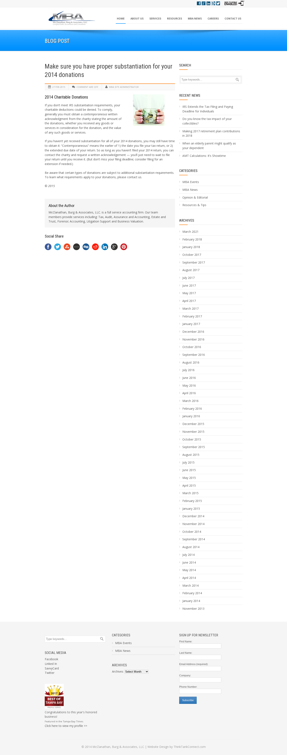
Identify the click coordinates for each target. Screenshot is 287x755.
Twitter (218, 3)
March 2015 (190, 493)
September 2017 (193, 262)
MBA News (195, 18)
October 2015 (191, 439)
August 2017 (190, 270)
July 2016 (188, 370)
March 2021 (190, 232)
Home (121, 18)
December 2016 (193, 332)
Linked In (51, 664)
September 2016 (193, 355)
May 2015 (189, 478)
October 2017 (191, 255)
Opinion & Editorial (195, 197)
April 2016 (189, 393)
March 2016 (190, 401)
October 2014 (191, 532)
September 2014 (193, 539)
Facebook (199, 3)
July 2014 (188, 555)
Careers (213, 18)
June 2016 (189, 378)
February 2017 (192, 316)
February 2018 (192, 239)
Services (155, 18)
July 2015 (188, 462)
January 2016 (191, 416)
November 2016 (193, 339)
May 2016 (189, 385)
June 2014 (189, 562)
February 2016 (192, 409)
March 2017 (190, 309)
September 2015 (193, 447)
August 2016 (190, 362)
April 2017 (189, 301)
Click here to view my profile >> (66, 726)
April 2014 (189, 578)
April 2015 (189, 485)
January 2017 (191, 324)
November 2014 (193, 524)
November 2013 (193, 609)
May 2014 (189, 570)
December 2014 (193, 516)
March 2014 (190, 585)
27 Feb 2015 (58, 86)
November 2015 (193, 432)
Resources (174, 18)
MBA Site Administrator (124, 86)
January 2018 (191, 247)
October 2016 (191, 347)
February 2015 (192, 501)
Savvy (213, 3)
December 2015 (193, 424)
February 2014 (192, 593)
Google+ (203, 3)
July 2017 (188, 278)
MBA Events (190, 182)
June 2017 (189, 285)
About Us (137, 18)
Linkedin (208, 3)
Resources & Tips (194, 205)
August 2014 (190, 547)
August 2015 (190, 455)
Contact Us (233, 18)
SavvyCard (52, 668)
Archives (117, 671)
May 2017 (189, 293)
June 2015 (189, 470)
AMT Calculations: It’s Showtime (204, 156)
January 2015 (191, 509)
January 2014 (191, 601)
